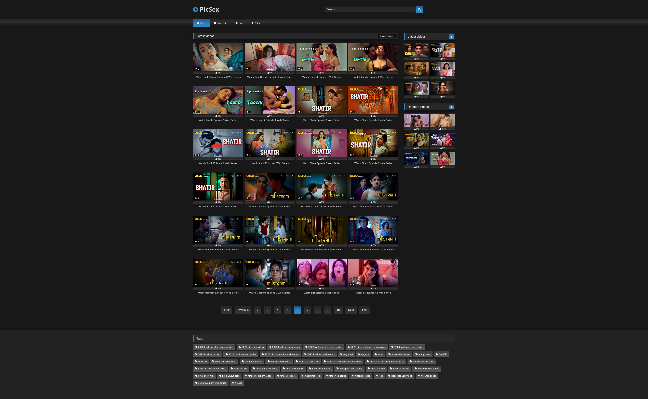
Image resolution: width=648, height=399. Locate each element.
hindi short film (206, 375)
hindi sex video (401, 368)
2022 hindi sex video (253, 347)
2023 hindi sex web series (242, 354)
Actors (257, 23)
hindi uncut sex (288, 375)
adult (380, 354)
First (227, 310)
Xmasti (238, 382)
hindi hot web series (423, 361)
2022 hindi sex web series (286, 347)
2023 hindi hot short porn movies (368, 347)
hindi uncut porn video (260, 375)
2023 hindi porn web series (408, 347)
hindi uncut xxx (312, 375)
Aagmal (365, 354)
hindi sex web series (428, 368)
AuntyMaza (424, 354)
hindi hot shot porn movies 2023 (387, 361)
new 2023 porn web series (212, 382)
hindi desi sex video (225, 361)
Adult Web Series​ (401, 354)
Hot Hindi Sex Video (401, 375)
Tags (241, 23)
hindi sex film (378, 368)
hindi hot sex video (280, 361)
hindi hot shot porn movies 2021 (344, 361)
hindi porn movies (321, 368)
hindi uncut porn (230, 375)
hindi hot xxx (240, 368)
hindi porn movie (295, 368)
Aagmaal (348, 354)
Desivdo (202, 361)
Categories (222, 23)
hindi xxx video (362, 375)
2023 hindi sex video (209, 354)
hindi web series (337, 375)
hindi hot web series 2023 (211, 368)
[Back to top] (637, 389)
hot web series (428, 375)
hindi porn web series (351, 368)
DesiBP (443, 354)
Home (203, 23)
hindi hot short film (309, 361)
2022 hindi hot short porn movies (215, 347)
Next (351, 310)
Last (364, 310)
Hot (381, 375)
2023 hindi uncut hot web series (282, 354)
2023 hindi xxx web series (321, 354)
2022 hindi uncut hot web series (325, 347)
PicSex (208, 9)
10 (338, 310)
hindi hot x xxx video (266, 368)
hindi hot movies (253, 361)
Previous (243, 310)
